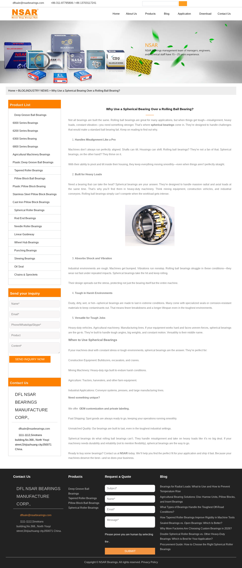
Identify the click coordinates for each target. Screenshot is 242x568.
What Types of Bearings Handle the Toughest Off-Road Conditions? (192, 509)
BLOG (21, 90)
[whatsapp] (211, 3)
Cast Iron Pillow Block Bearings (31, 202)
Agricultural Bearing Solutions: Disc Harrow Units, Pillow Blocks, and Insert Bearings (197, 499)
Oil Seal (19, 266)
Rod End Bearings (25, 218)
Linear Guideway (24, 234)
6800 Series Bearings (25, 146)
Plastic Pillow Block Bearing (29, 186)
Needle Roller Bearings (28, 226)
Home (11, 90)
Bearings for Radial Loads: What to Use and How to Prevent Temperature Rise (195, 489)
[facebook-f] (194, 3)
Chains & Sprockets (26, 274)
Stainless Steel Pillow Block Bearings (35, 194)
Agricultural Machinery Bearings (31, 154)
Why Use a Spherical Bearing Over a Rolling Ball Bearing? (150, 109)
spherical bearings (163, 124)
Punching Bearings (25, 250)
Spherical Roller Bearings (29, 210)
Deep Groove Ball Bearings (30, 115)
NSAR (123, 453)
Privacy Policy (149, 562)
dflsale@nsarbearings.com (28, 2)
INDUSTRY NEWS (37, 90)
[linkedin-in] (203, 3)
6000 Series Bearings (25, 122)
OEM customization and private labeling (104, 408)
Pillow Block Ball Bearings (29, 178)
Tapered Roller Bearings (28, 170)
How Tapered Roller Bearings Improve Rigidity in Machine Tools (197, 517)
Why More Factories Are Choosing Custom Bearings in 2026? (196, 528)
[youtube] (220, 3)
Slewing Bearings (24, 258)
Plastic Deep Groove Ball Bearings (33, 162)
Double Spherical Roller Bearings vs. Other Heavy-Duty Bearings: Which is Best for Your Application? (192, 536)
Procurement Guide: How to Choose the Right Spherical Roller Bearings (196, 547)
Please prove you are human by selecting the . (129, 538)
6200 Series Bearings (25, 130)
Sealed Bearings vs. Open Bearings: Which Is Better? (191, 523)
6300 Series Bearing (25, 138)
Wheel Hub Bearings (26, 242)
